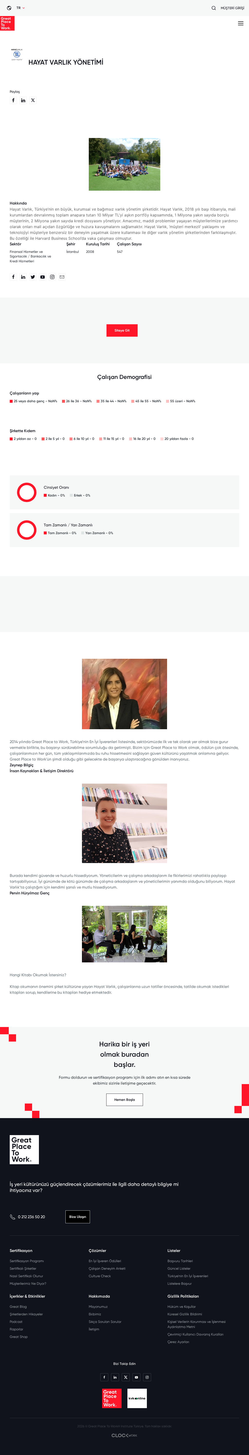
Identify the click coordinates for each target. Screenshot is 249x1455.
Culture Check (100, 1276)
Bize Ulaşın (77, 1217)
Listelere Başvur (180, 1283)
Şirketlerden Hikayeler (26, 1314)
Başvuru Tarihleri (180, 1261)
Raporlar (16, 1329)
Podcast (16, 1322)
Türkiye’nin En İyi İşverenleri (188, 1276)
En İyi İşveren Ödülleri (105, 1261)
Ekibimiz (95, 1314)
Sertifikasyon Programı (27, 1261)
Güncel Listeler (179, 1268)
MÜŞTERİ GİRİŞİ (232, 8)
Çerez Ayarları (178, 1342)
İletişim (94, 1329)
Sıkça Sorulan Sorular (105, 1322)
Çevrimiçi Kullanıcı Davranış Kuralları (195, 1334)
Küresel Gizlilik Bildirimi (185, 1314)
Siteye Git (122, 330)
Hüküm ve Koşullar (182, 1307)
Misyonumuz (98, 1307)
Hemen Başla (124, 1100)
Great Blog (18, 1307)
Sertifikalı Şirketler (23, 1268)
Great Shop (19, 1337)
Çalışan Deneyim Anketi (107, 1268)
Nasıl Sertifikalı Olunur (26, 1276)
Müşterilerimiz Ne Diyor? (28, 1283)
